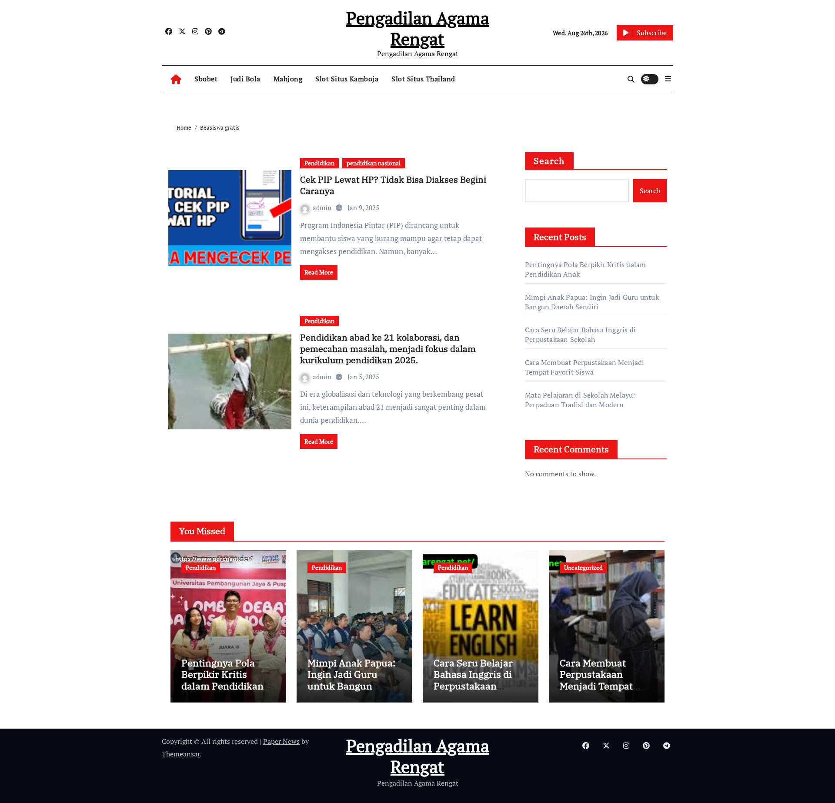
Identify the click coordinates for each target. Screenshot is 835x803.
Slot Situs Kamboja (346, 79)
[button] (668, 79)
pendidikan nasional (374, 163)
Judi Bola (245, 79)
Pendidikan (319, 163)
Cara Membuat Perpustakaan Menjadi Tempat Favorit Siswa (585, 367)
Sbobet (205, 79)
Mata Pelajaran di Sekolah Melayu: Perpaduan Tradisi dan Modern (580, 399)
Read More (318, 272)
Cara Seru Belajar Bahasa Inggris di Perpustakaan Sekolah (580, 334)
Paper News (281, 741)
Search (549, 161)
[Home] (176, 79)
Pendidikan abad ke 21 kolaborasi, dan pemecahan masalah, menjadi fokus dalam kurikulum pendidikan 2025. (388, 348)
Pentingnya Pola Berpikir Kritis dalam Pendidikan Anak (222, 679)
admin (323, 207)
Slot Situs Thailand (423, 79)
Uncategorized (583, 567)
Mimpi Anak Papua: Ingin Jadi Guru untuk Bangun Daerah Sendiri (592, 301)
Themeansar (181, 754)
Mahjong (288, 79)
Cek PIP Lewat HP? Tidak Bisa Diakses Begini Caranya (393, 185)
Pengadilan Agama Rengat (417, 28)
